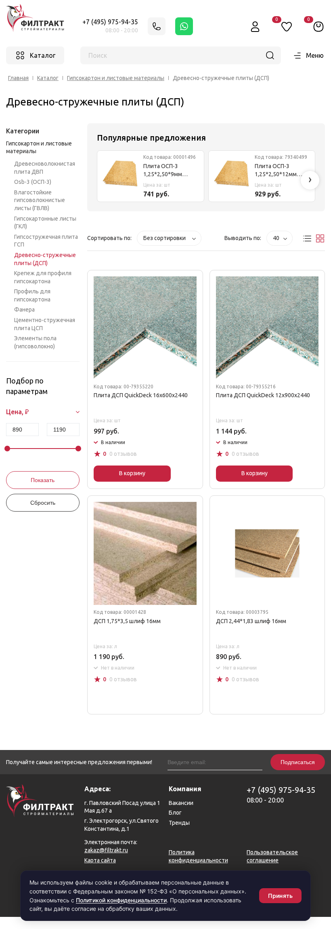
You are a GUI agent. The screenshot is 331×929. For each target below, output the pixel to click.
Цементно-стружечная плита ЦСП (44, 324)
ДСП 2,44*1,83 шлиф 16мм (251, 621)
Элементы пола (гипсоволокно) (35, 342)
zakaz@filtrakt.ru (106, 850)
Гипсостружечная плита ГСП (46, 241)
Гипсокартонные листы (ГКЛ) (45, 222)
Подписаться (298, 762)
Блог (175, 812)
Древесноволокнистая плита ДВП (44, 167)
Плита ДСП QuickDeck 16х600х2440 (141, 395)
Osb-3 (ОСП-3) (32, 182)
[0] (318, 26)
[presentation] (310, 180)
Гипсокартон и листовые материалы (115, 78)
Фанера (24, 309)
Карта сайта (100, 860)
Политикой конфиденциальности (121, 900)
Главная (18, 78)
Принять (280, 895)
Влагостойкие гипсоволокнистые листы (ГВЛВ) (39, 200)
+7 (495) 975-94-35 (110, 21)
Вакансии (181, 803)
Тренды (179, 822)
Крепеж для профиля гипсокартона (42, 277)
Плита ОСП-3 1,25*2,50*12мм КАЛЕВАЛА (276, 171)
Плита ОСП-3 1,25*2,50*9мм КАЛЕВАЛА (162, 171)
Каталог (48, 78)
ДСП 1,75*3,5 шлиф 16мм (127, 621)
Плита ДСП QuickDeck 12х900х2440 (263, 395)
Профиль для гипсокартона (32, 295)
